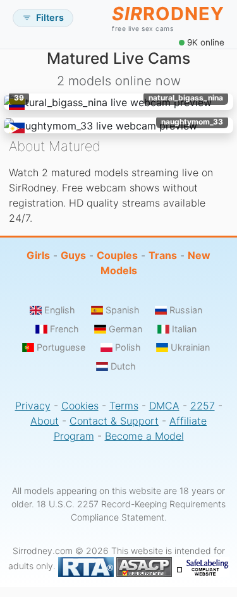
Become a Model (144, 436)
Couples (117, 255)
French (64, 328)
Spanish (122, 310)
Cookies (80, 405)
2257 (202, 405)
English (59, 310)
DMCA (164, 405)
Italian (184, 328)
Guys (73, 255)
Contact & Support (114, 420)
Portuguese (61, 347)
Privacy (33, 405)
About (44, 420)
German (125, 328)
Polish (128, 347)
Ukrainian (190, 347)
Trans (163, 255)
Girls (38, 255)
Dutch (123, 366)
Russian (185, 310)
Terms (123, 405)
